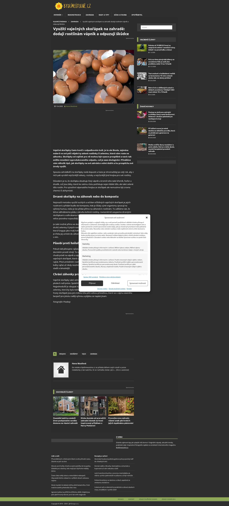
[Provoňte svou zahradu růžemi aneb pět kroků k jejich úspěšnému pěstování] (121, 406)
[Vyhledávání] (156, 27)
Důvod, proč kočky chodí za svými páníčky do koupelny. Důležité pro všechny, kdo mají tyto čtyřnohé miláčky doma (71, 468)
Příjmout (92, 283)
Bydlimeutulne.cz (122, 447)
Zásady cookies (102, 289)
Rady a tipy (104, 15)
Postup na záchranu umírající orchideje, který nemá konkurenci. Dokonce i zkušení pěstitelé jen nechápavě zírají (161, 115)
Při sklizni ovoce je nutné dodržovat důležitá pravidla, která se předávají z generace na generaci (161, 131)
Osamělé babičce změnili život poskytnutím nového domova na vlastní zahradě (65, 420)
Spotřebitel (137, 15)
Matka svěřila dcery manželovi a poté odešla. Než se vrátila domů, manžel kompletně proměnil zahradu (161, 148)
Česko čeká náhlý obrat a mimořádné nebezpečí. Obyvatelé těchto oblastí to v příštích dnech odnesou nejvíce (70, 478)
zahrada (93, 354)
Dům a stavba (120, 15)
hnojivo (62, 354)
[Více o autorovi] (122, 370)
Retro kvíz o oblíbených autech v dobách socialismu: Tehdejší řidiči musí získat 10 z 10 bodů (161, 89)
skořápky (74, 354)
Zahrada (90, 15)
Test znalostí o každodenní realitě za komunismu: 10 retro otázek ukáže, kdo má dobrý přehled (161, 75)
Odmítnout (115, 283)
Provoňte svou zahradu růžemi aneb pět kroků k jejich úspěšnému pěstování (120, 420)
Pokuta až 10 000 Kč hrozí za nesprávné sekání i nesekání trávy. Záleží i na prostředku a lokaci (161, 47)
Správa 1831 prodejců (90, 277)
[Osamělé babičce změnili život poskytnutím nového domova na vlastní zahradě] (66, 406)
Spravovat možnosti (138, 283)
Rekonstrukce (74, 15)
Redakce (121, 499)
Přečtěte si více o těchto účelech (109, 277)
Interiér (57, 15)
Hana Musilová (79, 363)
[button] (147, 217)
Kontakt (129, 289)
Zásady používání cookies (117, 289)
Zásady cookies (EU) (168, 499)
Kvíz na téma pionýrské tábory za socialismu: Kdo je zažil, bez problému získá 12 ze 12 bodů (161, 61)
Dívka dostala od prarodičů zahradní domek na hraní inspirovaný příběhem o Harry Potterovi (93, 422)
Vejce (84, 354)
